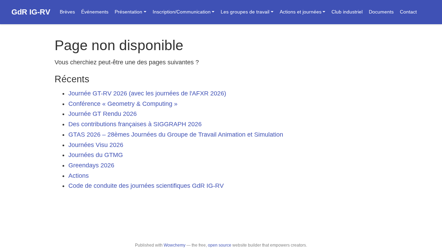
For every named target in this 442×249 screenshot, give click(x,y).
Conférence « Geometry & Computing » (122, 103)
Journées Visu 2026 (95, 144)
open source (219, 245)
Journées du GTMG (95, 154)
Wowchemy (174, 245)
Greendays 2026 (91, 165)
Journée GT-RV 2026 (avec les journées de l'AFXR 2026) (147, 93)
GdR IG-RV (30, 12)
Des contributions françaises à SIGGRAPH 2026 (135, 124)
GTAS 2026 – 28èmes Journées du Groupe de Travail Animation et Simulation (175, 134)
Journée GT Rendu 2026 (102, 113)
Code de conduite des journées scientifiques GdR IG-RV (146, 185)
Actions (78, 175)
